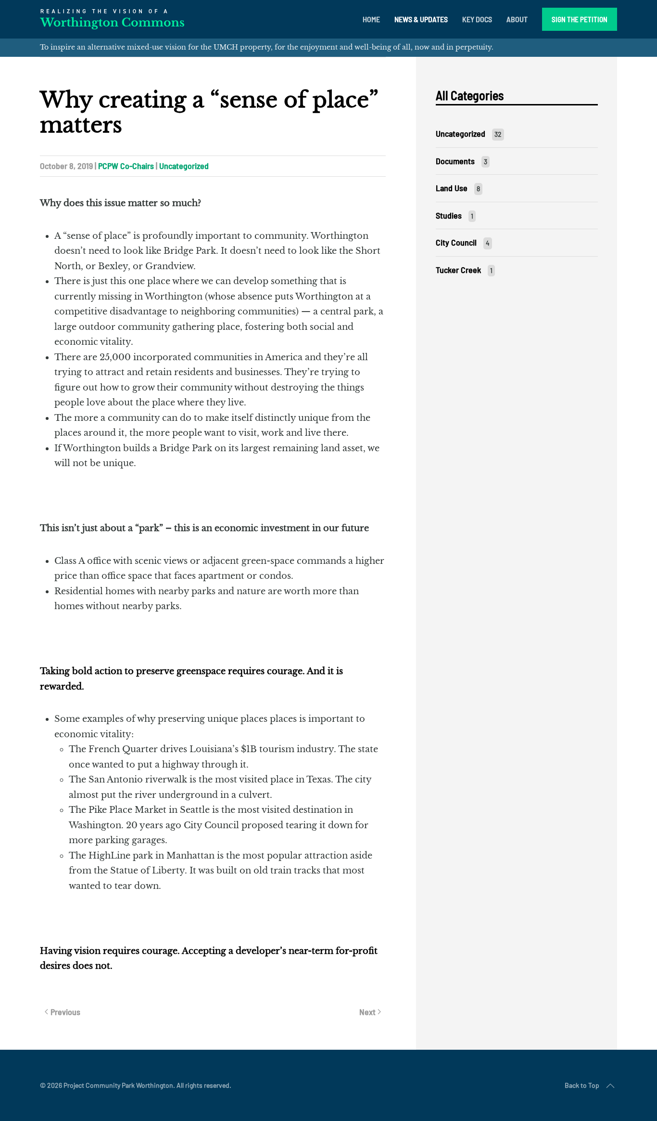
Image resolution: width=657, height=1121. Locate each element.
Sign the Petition (579, 19)
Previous (65, 1011)
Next (367, 1011)
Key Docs (477, 19)
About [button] (517, 19)
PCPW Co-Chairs (126, 165)
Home (371, 19)
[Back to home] (112, 19)
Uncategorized (184, 165)
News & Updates (421, 19)
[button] (610, 1086)
